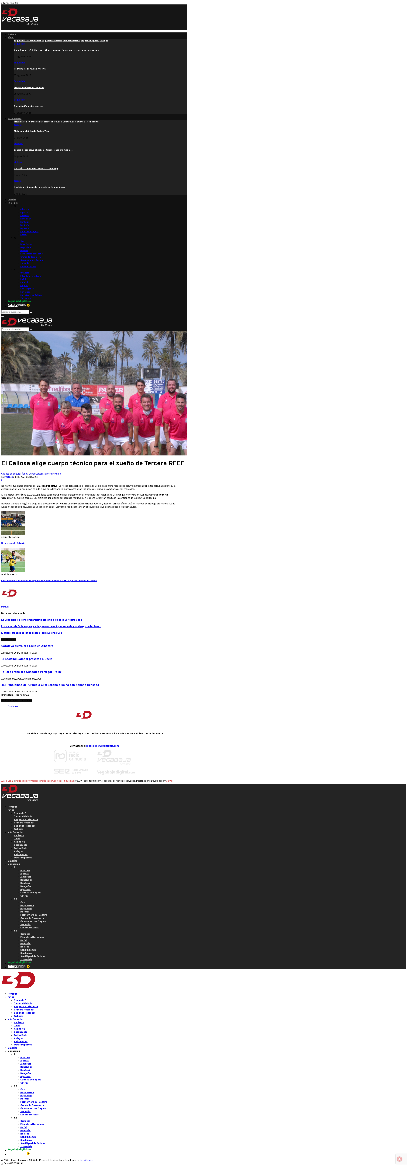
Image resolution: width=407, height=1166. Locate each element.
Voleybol (19, 851)
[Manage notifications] (399, 1159)
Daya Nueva (26, 244)
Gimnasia (19, 841)
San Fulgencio (27, 288)
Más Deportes (14, 118)
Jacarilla (24, 263)
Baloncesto (21, 844)
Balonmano (21, 854)
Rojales (24, 285)
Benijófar (25, 225)
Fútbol (11, 37)
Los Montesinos (28, 266)
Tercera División (52, 473)
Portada (12, 34)
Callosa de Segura (29, 231)
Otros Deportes (23, 857)
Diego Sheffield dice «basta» (28, 106)
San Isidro (25, 292)
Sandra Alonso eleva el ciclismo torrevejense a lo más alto (43, 150)
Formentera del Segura (32, 253)
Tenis (17, 838)
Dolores (24, 250)
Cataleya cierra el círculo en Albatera (27, 646)
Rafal (23, 279)
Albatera (24, 209)
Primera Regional (24, 822)
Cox (22, 241)
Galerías (12, 199)
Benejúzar (25, 218)
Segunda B (19, 43)
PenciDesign (86, 1160)
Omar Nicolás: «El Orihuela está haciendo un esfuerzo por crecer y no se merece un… (56, 50)
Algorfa (24, 212)
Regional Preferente (26, 819)
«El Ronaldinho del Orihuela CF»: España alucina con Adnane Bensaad (50, 685)
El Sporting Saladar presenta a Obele (26, 659)
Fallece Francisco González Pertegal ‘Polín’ (31, 672)
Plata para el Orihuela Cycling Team (32, 131)
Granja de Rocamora (30, 257)
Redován (24, 282)
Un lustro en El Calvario (13, 543)
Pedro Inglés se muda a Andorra (30, 68)
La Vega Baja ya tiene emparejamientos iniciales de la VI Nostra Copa (41, 620)
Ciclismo (18, 125)
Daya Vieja (25, 247)
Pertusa (8, 476)
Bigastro (24, 228)
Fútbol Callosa (36, 473)
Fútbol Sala (20, 848)
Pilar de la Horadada (30, 276)
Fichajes (18, 828)
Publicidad (68, 780)
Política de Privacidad (26, 780)
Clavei (169, 780)
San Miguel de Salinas (31, 295)
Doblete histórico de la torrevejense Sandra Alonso (39, 187)
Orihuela (24, 272)
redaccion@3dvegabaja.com (102, 745)
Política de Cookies (50, 780)
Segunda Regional (24, 825)
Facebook (13, 706)
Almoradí (24, 215)
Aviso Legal (7, 780)
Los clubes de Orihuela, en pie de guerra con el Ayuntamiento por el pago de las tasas (51, 626)
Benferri (24, 222)
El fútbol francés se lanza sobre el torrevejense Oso (31, 633)
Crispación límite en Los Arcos (29, 87)
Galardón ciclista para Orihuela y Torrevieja (36, 168)
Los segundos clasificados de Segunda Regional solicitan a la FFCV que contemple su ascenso (49, 580)
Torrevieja (25, 298)
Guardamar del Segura (31, 260)
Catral (23, 234)
